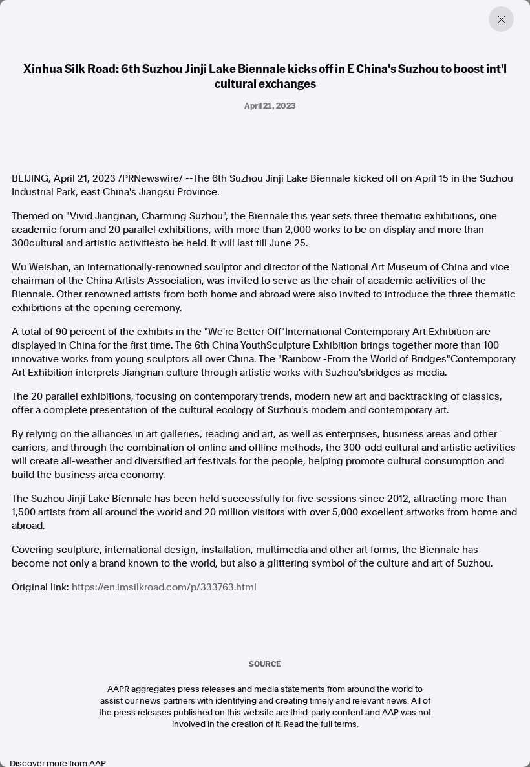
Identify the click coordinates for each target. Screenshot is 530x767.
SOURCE (265, 663)
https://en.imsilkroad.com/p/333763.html (164, 587)
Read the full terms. (321, 724)
